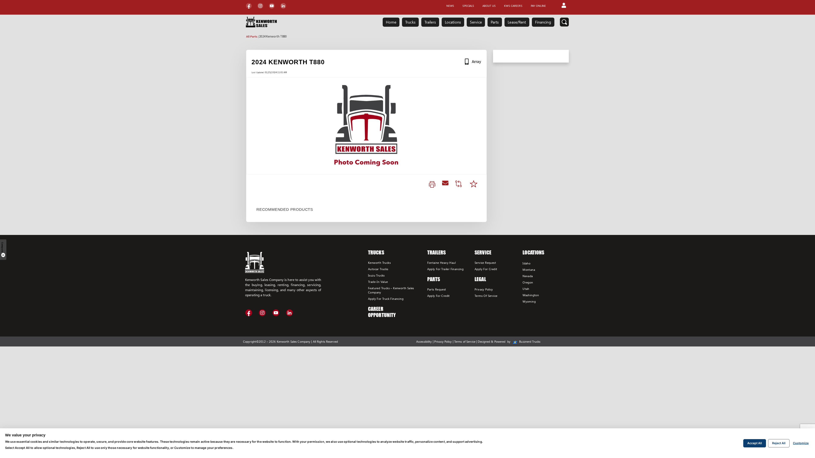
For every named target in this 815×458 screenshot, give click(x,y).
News (450, 5)
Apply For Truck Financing (385, 299)
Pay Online (538, 5)
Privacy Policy (484, 289)
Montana (529, 270)
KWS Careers (513, 5)
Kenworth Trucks (379, 263)
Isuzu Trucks (376, 275)
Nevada (528, 276)
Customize (801, 443)
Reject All (778, 443)
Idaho (526, 263)
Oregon (528, 282)
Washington (531, 295)
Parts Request (436, 289)
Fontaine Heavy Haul (441, 263)
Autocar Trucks (378, 269)
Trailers (430, 22)
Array (476, 61)
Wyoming (529, 301)
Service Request (485, 263)
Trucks (410, 22)
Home (391, 22)
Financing (543, 22)
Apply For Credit (438, 296)
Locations (453, 22)
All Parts (251, 36)
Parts (495, 22)
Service (476, 22)
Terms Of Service (486, 296)
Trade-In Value (378, 282)
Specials (468, 5)
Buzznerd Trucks (529, 341)
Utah (526, 289)
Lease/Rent (517, 22)
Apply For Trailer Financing (445, 269)
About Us (489, 5)
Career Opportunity (382, 312)
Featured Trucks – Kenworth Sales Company (391, 290)
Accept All (754, 443)
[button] (564, 6)
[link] (432, 184)
